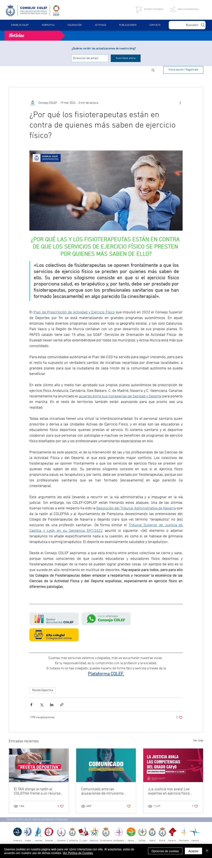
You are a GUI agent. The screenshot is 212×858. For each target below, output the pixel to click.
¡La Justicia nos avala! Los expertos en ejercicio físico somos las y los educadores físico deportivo (170, 791)
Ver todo (198, 740)
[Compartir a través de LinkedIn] (52, 705)
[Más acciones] (180, 102)
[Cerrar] (207, 851)
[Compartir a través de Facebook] (31, 705)
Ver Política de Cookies (78, 853)
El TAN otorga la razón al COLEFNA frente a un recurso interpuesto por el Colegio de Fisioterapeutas (37, 791)
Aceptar (193, 851)
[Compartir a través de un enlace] (62, 705)
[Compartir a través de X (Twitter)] (41, 705)
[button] (48, 25)
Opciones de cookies (165, 851)
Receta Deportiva (42, 690)
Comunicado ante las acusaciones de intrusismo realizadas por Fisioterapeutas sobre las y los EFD (105, 791)
